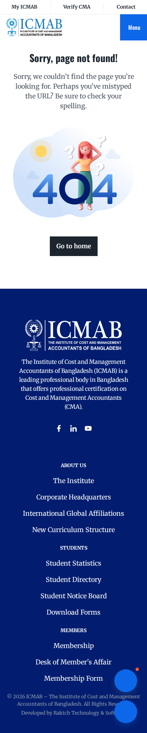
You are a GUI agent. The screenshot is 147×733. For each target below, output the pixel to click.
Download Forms (73, 612)
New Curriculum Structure (73, 530)
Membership (73, 646)
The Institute (73, 481)
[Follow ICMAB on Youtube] (88, 428)
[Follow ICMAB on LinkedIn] (73, 428)
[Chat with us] (125, 680)
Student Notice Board (73, 596)
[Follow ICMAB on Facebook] (58, 428)
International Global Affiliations (73, 513)
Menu (134, 27)
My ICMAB (24, 7)
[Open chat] (125, 711)
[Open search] (113, 27)
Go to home (73, 246)
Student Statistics (73, 563)
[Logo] (34, 27)
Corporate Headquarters (73, 497)
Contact (126, 7)
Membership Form (73, 678)
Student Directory (73, 579)
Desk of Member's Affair (73, 662)
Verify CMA (76, 7)
